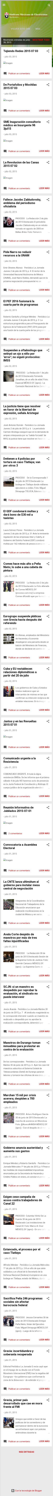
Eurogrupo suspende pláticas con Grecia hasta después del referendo (22, 620)
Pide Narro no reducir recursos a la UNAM (17, 253)
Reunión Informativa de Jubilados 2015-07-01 (18, 809)
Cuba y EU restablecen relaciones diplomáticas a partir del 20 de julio (20, 672)
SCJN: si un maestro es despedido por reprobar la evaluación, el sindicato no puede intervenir (20, 992)
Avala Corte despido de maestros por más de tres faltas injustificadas (20, 938)
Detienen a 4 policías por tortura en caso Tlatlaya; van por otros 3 (21, 462)
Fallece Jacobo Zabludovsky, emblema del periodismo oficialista (22, 203)
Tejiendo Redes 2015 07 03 (20, 51)
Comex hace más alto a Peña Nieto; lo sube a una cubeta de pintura (22, 567)
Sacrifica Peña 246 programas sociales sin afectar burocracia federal (23, 1302)
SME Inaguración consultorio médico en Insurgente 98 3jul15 (22, 125)
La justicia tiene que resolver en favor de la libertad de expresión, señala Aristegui (22, 410)
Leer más (44, 73)
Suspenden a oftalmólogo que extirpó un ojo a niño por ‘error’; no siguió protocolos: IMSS (22, 355)
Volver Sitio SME (20, 29)
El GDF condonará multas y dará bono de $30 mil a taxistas (20, 515)
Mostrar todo (41, 40)
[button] (48, 51)
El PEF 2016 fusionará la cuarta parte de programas (20, 303)
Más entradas (26, 1452)
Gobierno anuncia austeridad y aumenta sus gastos (23, 1149)
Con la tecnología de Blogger (28, 1490)
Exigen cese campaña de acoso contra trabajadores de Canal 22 (22, 1200)
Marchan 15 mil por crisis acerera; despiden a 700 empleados (19, 1098)
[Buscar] (49, 5)
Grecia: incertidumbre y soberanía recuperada (18, 1352)
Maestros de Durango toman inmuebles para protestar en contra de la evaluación (21, 1046)
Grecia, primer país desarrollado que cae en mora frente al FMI (22, 1403)
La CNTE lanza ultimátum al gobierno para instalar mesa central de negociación (21, 885)
